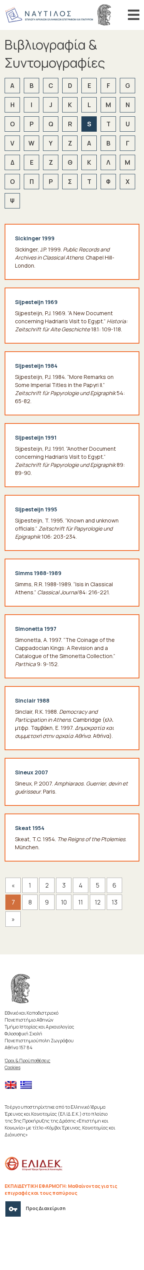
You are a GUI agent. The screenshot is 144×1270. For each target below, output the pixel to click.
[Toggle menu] (133, 15)
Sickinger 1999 (35, 238)
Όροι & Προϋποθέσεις (27, 1060)
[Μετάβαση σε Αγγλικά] (12, 1085)
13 (115, 902)
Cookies (12, 1067)
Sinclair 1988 (32, 700)
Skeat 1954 (30, 828)
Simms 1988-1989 (38, 573)
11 (80, 902)
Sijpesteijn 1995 (36, 509)
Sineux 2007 (31, 772)
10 (64, 902)
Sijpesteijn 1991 (35, 437)
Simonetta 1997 (35, 628)
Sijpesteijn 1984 (36, 365)
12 (98, 902)
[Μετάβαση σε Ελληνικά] (28, 1085)
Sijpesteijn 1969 (36, 302)
